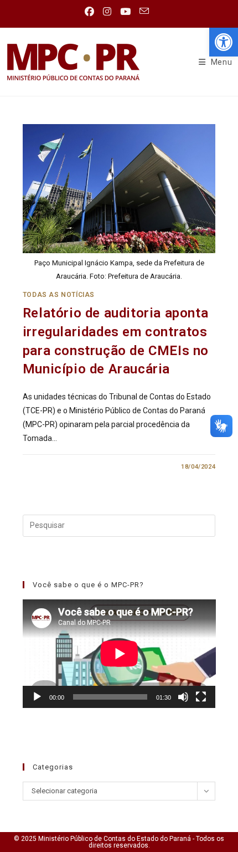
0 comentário (56, 466)
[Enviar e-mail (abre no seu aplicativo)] (144, 11)
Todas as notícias (59, 295)
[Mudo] (183, 696)
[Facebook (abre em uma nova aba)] (92, 12)
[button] (223, 42)
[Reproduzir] (37, 696)
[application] (119, 653)
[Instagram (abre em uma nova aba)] (107, 12)
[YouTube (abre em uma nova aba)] (125, 12)
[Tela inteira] (200, 696)
